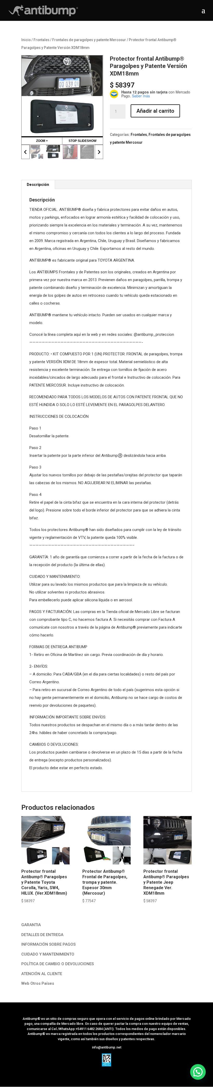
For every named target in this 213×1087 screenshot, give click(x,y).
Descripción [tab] (38, 166)
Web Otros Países (37, 965)
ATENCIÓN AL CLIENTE (41, 955)
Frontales (41, 40)
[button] (198, 1072)
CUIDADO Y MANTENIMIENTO (47, 936)
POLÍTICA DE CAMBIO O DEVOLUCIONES (57, 946)
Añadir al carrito (155, 111)
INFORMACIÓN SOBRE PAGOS (48, 926)
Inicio (26, 40)
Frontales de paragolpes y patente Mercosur (89, 40)
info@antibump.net (106, 1029)
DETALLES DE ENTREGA (42, 916)
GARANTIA (31, 907)
